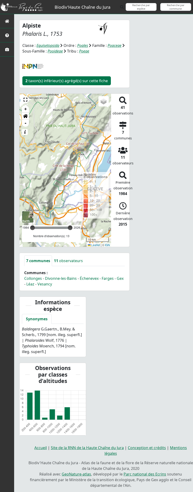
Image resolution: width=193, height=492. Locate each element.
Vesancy (44, 284)
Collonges (33, 278)
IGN (107, 245)
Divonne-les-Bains (61, 278)
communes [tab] (38, 260)
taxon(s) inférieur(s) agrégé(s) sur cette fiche (66, 80)
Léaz (30, 284)
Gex (120, 278)
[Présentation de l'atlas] (7, 35)
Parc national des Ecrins (145, 474)
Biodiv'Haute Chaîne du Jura (82, 7)
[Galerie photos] (7, 49)
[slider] (70, 227)
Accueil (40, 447)
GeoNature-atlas (76, 474)
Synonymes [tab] (37, 318)
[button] (25, 99)
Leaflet (95, 245)
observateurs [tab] (68, 260)
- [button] (25, 123)
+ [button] (25, 108)
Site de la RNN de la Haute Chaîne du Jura (87, 447)
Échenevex (89, 278)
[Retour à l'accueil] (7, 21)
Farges (108, 278)
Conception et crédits (147, 447)
